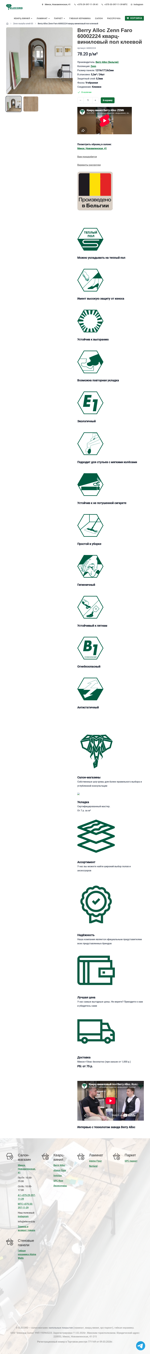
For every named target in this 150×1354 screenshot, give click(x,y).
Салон (99, 18)
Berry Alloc (59, 1165)
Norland (93, 1166)
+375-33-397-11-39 (113, 4)
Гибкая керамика (80, 18)
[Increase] (95, 100)
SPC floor (58, 1180)
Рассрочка (114, 18)
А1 (97, 4)
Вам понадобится (87, 156)
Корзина (135, 18)
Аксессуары (60, 1185)
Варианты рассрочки (89, 165)
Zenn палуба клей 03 (23, 23)
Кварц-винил (22, 18)
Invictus (57, 1175)
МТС (125, 4)
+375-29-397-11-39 (86, 4)
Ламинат (42, 18)
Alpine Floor (59, 1170)
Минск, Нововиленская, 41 (58, 4)
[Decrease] (80, 100)
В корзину (107, 100)
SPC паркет (131, 1161)
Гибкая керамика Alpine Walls (27, 1254)
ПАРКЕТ (58, 18)
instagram (138, 4)
